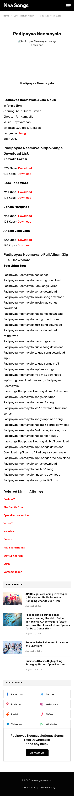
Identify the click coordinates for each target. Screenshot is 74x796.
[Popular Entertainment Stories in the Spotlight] (12, 647)
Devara (7, 539)
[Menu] (68, 5)
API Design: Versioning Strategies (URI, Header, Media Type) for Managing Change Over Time (46, 597)
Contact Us (29, 787)
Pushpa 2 (9, 499)
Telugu (23, 133)
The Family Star (13, 507)
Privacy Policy (47, 787)
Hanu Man (9, 531)
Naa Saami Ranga (14, 547)
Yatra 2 (8, 523)
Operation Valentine (16, 515)
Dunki (6, 563)
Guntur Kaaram (13, 555)
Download (25, 168)
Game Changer (12, 571)
